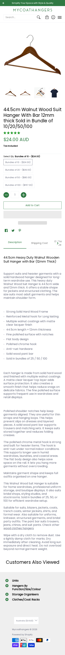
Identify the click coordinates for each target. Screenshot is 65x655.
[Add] (23, 195)
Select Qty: (21, 156)
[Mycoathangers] (32, 10)
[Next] (58, 243)
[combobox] (20, 17)
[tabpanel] (32, 401)
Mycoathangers (20, 629)
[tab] (14, 243)
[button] (47, 17)
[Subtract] (6, 195)
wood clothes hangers (18, 528)
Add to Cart (32, 205)
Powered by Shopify (22, 634)
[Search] (38, 17)
